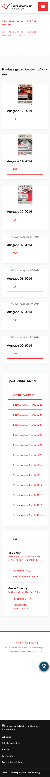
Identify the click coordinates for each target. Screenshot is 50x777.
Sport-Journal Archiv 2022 (27, 435)
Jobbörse (6, 737)
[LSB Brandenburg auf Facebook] (28, 39)
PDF (14, 119)
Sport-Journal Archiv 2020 (27, 455)
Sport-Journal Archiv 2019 (27, 465)
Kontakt (6, 750)
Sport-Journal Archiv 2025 (27, 405)
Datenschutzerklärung (13, 762)
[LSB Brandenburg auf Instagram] (34, 39)
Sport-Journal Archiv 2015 (27, 505)
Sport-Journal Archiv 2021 (27, 445)
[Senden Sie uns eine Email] (40, 39)
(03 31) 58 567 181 (22, 599)
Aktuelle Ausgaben (23, 395)
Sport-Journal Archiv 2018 (27, 475)
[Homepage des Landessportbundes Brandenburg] (17, 6)
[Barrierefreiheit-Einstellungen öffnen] (44, 666)
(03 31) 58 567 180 (22, 571)
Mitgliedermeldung (11, 743)
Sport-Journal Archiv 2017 (27, 485)
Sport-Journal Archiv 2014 (27, 515)
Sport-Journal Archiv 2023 (27, 425)
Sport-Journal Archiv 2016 (27, 495)
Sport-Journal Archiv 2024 (27, 415)
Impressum (7, 756)
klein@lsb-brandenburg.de (25, 576)
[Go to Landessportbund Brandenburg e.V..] (3, 18)
